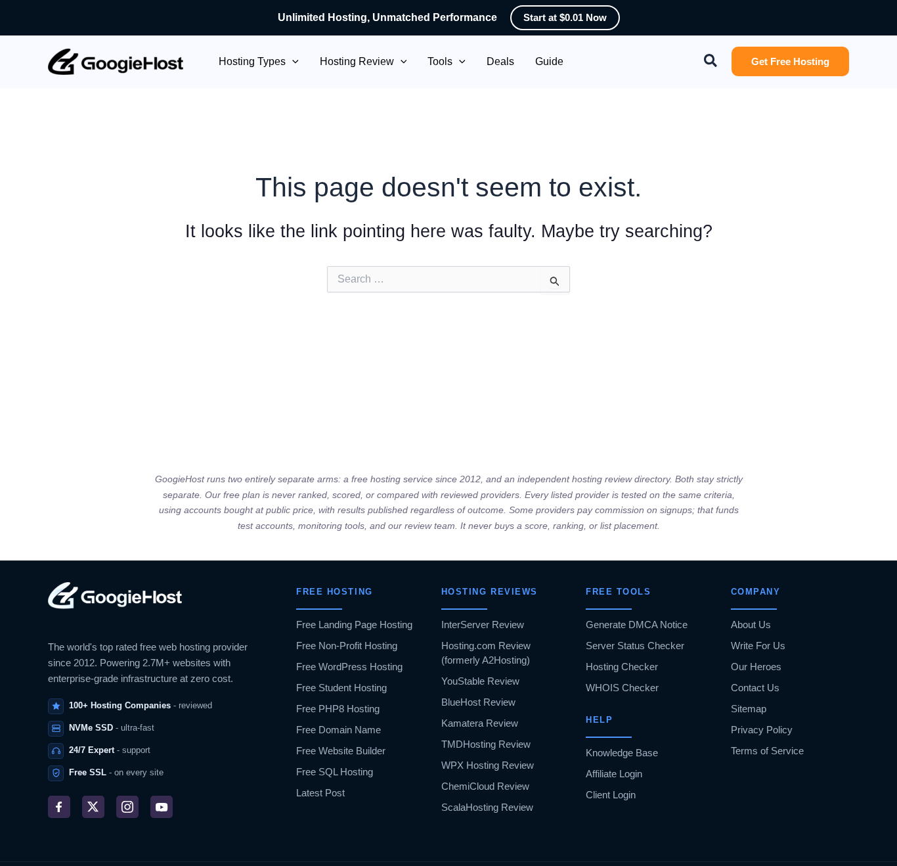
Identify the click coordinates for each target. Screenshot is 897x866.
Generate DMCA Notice (637, 624)
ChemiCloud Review (485, 786)
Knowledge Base (622, 752)
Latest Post (320, 792)
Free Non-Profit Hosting (346, 645)
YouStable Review (480, 681)
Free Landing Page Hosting (354, 624)
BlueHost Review (478, 702)
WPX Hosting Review (487, 765)
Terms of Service (767, 750)
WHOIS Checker (622, 687)
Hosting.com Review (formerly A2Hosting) (486, 653)
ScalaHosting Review (487, 807)
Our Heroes (756, 666)
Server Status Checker (635, 645)
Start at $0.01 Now (565, 17)
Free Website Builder (340, 750)
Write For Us (758, 645)
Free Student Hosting (341, 687)
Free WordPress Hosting (349, 666)
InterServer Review (482, 624)
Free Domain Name (338, 729)
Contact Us (755, 687)
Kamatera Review (479, 723)
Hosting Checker (622, 666)
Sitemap (748, 708)
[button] (292, 61)
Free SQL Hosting (334, 771)
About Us (751, 624)
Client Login (611, 794)
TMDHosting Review (486, 744)
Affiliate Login (614, 773)
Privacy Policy (762, 729)
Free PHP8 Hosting (338, 708)
